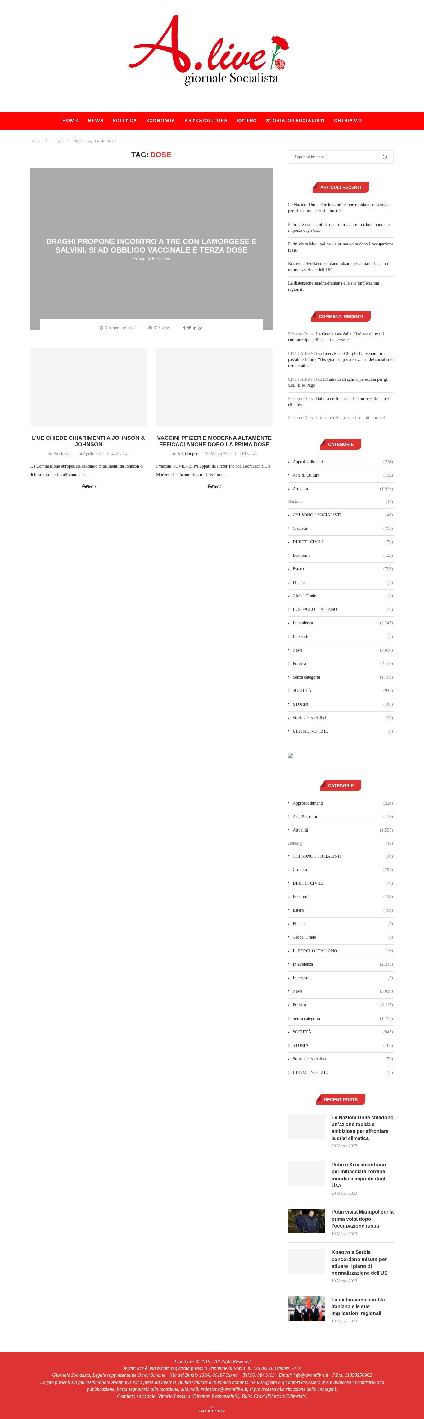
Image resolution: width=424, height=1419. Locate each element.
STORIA (343, 704)
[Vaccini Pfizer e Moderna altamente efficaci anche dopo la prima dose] (214, 387)
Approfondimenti (343, 462)
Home (70, 120)
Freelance (61, 453)
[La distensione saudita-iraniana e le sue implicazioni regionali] (306, 1308)
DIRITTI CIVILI (343, 542)
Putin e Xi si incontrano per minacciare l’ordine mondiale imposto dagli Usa (359, 1175)
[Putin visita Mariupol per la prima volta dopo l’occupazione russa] (306, 1221)
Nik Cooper (187, 453)
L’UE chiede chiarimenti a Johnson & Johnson (88, 441)
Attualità (343, 489)
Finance (343, 582)
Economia (160, 120)
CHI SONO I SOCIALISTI (343, 515)
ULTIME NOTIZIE (343, 731)
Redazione (161, 258)
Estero (247, 120)
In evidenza (343, 623)
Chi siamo (348, 120)
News (95, 120)
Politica (125, 120)
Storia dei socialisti (295, 120)
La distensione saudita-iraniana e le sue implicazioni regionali (359, 1306)
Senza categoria (343, 677)
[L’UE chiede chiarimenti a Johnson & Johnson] (88, 387)
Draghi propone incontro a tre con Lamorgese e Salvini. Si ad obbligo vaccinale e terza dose (151, 245)
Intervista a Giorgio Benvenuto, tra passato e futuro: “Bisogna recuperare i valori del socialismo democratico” (341, 359)
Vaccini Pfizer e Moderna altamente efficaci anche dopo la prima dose (214, 441)
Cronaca (343, 528)
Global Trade (343, 596)
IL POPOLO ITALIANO (343, 609)
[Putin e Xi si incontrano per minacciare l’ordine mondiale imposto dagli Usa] (306, 1173)
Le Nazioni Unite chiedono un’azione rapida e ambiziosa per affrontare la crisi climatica (363, 1128)
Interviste (343, 636)
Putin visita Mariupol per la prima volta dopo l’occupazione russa (363, 1218)
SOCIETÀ (343, 690)
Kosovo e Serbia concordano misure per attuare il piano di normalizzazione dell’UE (360, 1263)
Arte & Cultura (206, 120)
